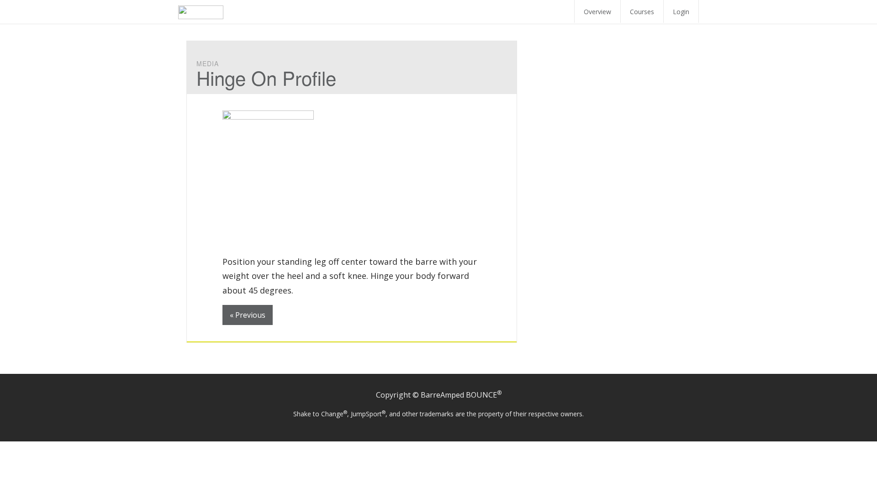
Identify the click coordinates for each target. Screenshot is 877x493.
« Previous (247, 315)
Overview (597, 11)
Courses (642, 11)
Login (681, 11)
